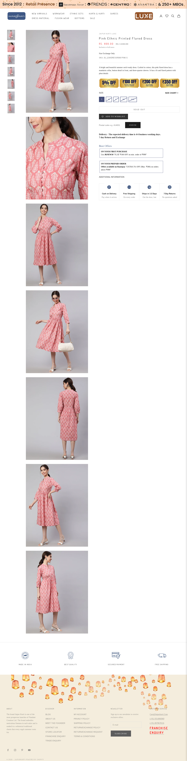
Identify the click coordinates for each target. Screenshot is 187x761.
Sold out (139, 109)
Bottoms (80, 18)
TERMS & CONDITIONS (84, 736)
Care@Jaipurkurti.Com (159, 714)
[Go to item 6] (11, 96)
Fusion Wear (62, 18)
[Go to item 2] (11, 47)
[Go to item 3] (11, 60)
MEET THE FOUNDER (55, 723)
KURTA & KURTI (97, 13)
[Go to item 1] (11, 35)
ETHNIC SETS (77, 13)
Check (133, 125)
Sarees (114, 13)
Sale (92, 18)
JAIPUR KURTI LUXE (107, 34)
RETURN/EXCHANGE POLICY (87, 727)
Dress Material (40, 18)
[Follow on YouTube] (29, 750)
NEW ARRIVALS (39, 13)
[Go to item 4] (11, 72)
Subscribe (121, 733)
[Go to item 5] (11, 84)
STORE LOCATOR (53, 732)
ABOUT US (50, 719)
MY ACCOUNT (80, 714)
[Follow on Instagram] (15, 750)
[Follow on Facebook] (8, 750)
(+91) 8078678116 (157, 723)
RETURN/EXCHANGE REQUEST (88, 732)
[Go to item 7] (11, 108)
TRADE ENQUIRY (53, 741)
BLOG (48, 714)
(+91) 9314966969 (157, 719)
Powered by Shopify (35, 759)
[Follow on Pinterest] (22, 750)
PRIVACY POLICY (81, 719)
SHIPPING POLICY (82, 723)
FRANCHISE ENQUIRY (55, 736)
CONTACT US (51, 727)
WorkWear (58, 13)
